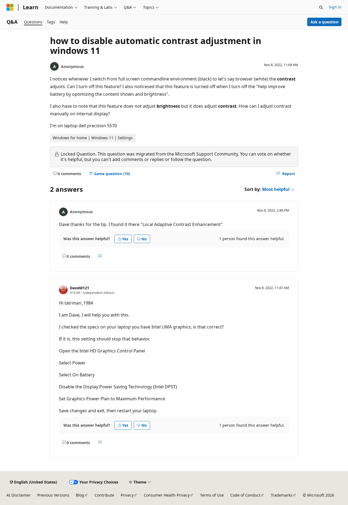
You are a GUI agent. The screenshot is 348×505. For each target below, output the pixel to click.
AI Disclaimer (19, 495)
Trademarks (281, 495)
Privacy (127, 495)
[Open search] (321, 7)
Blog (80, 495)
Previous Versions (53, 495)
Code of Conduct (245, 495)
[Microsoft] (10, 7)
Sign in (335, 7)
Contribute (104, 495)
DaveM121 (79, 287)
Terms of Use (212, 495)
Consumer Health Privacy (166, 495)
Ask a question (324, 21)
